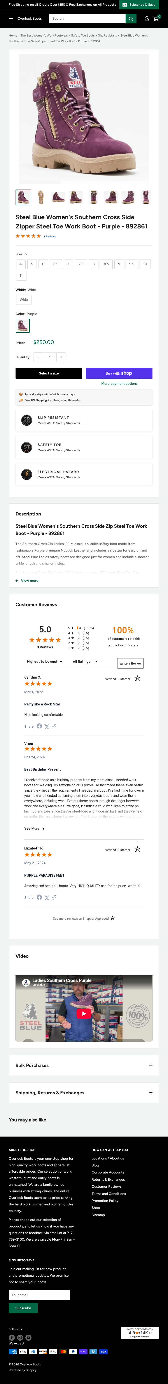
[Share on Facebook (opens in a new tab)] (39, 726)
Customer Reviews (106, 1186)
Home (13, 35)
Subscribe (23, 1308)
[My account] (147, 18)
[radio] (84, 628)
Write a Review (130, 663)
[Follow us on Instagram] (20, 1338)
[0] (155, 18)
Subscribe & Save (142, 5)
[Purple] (23, 326)
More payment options (119, 383)
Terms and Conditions (109, 1194)
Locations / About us (108, 1158)
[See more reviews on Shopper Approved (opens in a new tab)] (54, 726)
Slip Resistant (107, 35)
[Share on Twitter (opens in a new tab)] (46, 726)
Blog (95, 1165)
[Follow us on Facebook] (12, 1338)
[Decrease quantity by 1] (38, 357)
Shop (96, 1208)
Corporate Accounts (108, 1172)
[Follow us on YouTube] (28, 1338)
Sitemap (98, 1215)
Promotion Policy (105, 1201)
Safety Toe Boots (83, 35)
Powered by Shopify (23, 1370)
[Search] (131, 18)
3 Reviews (50, 236)
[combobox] (87, 18)
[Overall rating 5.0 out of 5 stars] (28, 237)
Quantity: (23, 357)
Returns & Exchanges (108, 1179)
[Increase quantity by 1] (61, 357)
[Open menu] (11, 18)
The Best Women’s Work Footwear (44, 35)
